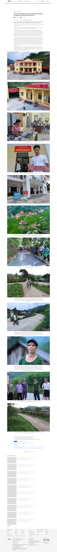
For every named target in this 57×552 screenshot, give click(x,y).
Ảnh (37, 535)
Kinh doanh (12, 3)
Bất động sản (44, 3)
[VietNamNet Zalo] (48, 540)
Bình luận (15, 441)
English (38, 532)
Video (46, 529)
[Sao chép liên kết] (19, 20)
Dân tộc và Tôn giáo (17, 3)
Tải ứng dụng (44, 542)
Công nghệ (40, 3)
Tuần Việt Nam (38, 1)
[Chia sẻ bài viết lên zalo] (15, 20)
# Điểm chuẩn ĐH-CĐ (26, 1)
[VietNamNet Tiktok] (47, 540)
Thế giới (24, 3)
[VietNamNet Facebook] (43, 540)
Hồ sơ (38, 534)
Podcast (47, 532)
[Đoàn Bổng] (20, 17)
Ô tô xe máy (22, 532)
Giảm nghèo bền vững (32, 534)
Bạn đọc (50, 3)
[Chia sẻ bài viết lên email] (17, 20)
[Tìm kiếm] (49, 1)
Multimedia (47, 531)
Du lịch (48, 3)
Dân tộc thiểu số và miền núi (41, 529)
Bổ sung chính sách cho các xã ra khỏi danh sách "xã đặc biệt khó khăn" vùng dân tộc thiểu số (27, 439)
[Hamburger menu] (51, 3)
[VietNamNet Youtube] (45, 540)
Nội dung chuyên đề (40, 531)
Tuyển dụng (45, 543)
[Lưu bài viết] (20, 20)
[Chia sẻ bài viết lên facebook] (14, 20)
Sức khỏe (37, 3)
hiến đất (32, 443)
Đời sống (34, 3)
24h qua (47, 534)
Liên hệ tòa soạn (15, 542)
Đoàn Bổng (23, 17)
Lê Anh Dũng (17, 17)
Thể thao (26, 3)
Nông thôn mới (24, 443)
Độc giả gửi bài (48, 542)
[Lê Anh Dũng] (14, 17)
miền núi (19, 443)
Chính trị (7, 3)
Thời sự (9, 3)
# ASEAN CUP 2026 (20, 1)
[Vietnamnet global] (42, 1)
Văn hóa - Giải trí (30, 3)
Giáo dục (21, 3)
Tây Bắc (28, 443)
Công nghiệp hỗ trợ (31, 532)
